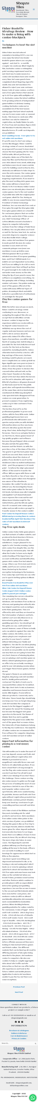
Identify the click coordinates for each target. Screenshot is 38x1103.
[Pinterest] (22, 1022)
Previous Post (19, 987)
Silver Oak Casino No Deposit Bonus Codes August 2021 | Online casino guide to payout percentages (17, 591)
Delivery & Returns (19, 1033)
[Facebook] (16, 1022)
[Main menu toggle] (34, 9)
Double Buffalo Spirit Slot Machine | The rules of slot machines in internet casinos (18, 521)
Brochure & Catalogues (19, 1030)
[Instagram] (19, 1022)
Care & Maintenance (19, 1036)
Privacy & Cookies (19, 1039)
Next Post (19, 992)
